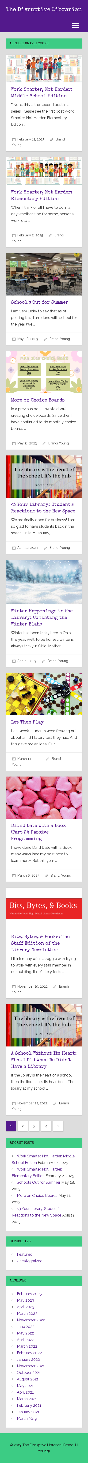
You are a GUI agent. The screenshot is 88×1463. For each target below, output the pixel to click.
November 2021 (31, 1366)
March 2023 (27, 1313)
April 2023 (25, 1307)
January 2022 (28, 1359)
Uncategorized (29, 1261)
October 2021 (29, 1372)
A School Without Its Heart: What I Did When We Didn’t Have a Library (44, 1060)
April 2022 (25, 1340)
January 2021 (28, 1412)
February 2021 (29, 1405)
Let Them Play (27, 722)
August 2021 (27, 1379)
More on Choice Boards (38, 400)
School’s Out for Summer (39, 302)
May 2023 (25, 1300)
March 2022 (27, 1346)
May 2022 (25, 1333)
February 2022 (29, 1353)
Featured (24, 1254)
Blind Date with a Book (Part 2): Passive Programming (38, 832)
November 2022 (31, 1320)
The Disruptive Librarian (44, 10)
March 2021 (27, 1399)
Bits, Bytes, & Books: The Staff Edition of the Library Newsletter (40, 944)
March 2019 (27, 1418)
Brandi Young (60, 339)
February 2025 (29, 1294)
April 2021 (25, 1392)
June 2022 (25, 1326)
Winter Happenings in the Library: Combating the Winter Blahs (42, 618)
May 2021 (25, 1385)
